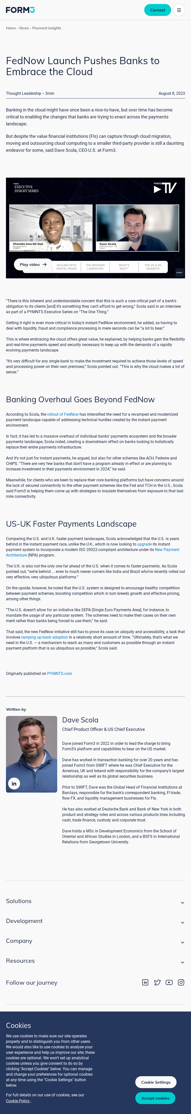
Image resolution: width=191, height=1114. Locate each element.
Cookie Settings (156, 1082)
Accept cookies (155, 1098)
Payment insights (46, 28)
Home (11, 28)
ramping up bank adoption (44, 637)
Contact (157, 9)
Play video (30, 264)
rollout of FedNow (63, 414)
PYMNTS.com (59, 673)
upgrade (144, 544)
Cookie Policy (18, 1101)
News (24, 28)
